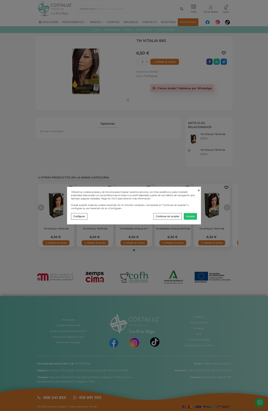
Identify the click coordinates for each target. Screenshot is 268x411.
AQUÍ (114, 198)
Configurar (79, 216)
